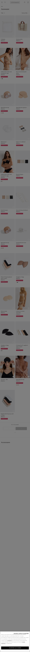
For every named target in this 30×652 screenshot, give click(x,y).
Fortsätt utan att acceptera (21, 633)
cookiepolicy (9, 640)
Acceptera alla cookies (15, 648)
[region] (15, 641)
